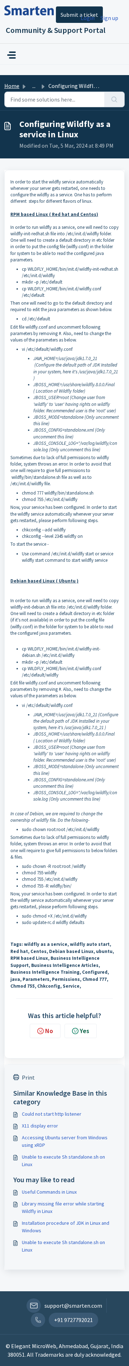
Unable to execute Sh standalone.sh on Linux (63, 1161)
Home (11, 85)
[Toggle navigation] (11, 55)
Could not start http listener (51, 1114)
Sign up (109, 17)
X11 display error (40, 1125)
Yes (84, 1031)
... (33, 85)
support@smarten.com (73, 1305)
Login (88, 17)
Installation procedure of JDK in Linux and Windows (65, 1227)
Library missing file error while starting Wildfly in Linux (63, 1207)
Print (28, 1077)
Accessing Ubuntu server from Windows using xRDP (65, 1141)
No (49, 1031)
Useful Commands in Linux (49, 1192)
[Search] (114, 99)
